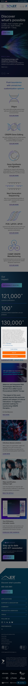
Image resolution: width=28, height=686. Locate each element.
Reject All (14, 352)
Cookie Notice (8, 343)
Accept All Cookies (14, 356)
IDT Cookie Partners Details (8, 345)
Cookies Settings (14, 349)
